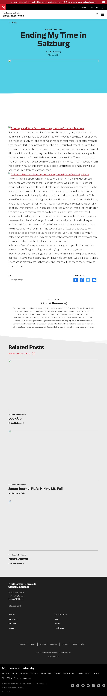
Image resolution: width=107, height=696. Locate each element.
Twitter (32, 644)
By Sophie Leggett (16, 423)
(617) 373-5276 (14, 606)
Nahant (57, 673)
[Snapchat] (98, 685)
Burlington (23, 673)
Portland (88, 673)
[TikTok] (103, 685)
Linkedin (43, 644)
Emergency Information (10, 683)
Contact (11, 628)
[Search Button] (97, 14)
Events (57, 623)
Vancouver (27, 678)
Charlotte (34, 673)
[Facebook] (72, 685)
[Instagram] (93, 685)
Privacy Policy (27, 683)
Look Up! (15, 418)
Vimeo (74, 644)
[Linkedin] (88, 685)
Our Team (12, 623)
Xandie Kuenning (53, 52)
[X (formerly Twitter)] (77, 685)
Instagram (53, 644)
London (43, 673)
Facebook (23, 644)
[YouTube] (83, 685)
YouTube (65, 644)
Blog (14, 22)
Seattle (96, 673)
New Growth (18, 559)
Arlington (5, 673)
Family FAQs (59, 628)
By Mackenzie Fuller (17, 493)
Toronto (17, 678)
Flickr (83, 644)
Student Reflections (53, 29)
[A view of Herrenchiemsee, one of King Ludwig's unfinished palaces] (48, 173)
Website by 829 (53, 657)
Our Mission (12, 619)
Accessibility (40, 683)
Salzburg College (15, 279)
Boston (14, 673)
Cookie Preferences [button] (8, 692)
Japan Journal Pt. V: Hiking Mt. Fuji (35, 489)
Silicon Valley (7, 678)
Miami (50, 673)
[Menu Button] (102, 14)
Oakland (79, 673)
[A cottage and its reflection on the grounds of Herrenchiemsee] (46, 127)
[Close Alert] (103, 2)
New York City (68, 673)
